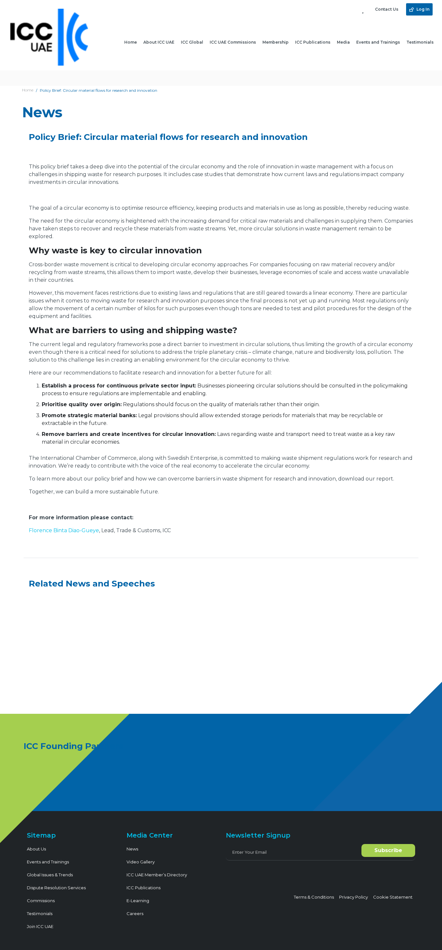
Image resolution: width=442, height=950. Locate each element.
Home (130, 42)
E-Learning (138, 900)
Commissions (41, 900)
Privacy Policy (353, 897)
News (132, 848)
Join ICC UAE (40, 926)
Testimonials (420, 42)
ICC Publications (312, 42)
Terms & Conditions (314, 897)
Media (343, 42)
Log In (422, 9)
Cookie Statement (393, 897)
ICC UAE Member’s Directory (157, 874)
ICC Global (192, 42)
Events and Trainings (378, 42)
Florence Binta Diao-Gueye (64, 530)
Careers (135, 913)
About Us (36, 848)
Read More (52, 694)
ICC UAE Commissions (233, 42)
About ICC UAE (158, 42)
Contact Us (386, 9)
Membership (275, 42)
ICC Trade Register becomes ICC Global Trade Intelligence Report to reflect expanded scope (91, 661)
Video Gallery (141, 861)
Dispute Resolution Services (56, 887)
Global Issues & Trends (50, 874)
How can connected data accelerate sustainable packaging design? (217, 661)
